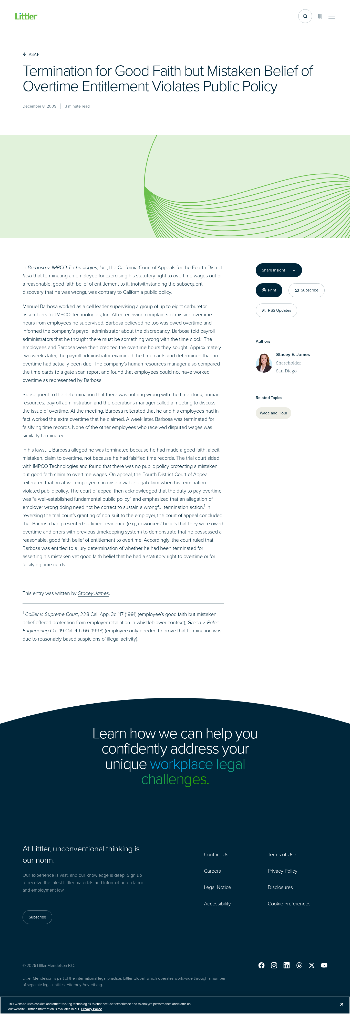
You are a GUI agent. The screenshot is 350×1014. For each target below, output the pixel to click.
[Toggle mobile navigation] (331, 16)
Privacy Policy (282, 870)
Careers (212, 870)
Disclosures (280, 887)
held (27, 275)
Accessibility (217, 903)
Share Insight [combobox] (273, 270)
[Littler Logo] (26, 16)
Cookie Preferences (289, 903)
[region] (175, 1005)
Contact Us (216, 854)
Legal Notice (217, 887)
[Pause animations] (320, 16)
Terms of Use (282, 854)
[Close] (341, 1004)
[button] (261, 965)
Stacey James (93, 593)
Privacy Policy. (91, 1008)
